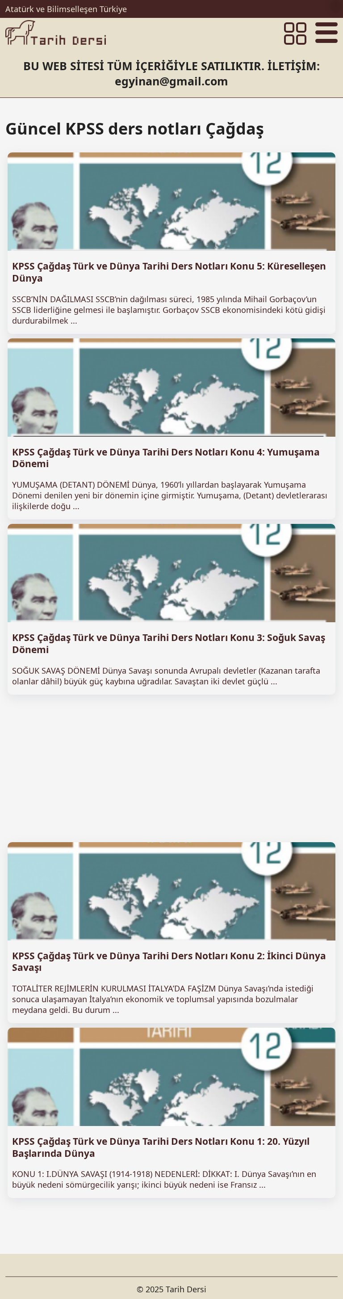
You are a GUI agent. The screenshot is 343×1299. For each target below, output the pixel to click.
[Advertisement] (171, 768)
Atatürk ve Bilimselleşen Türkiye (66, 9)
